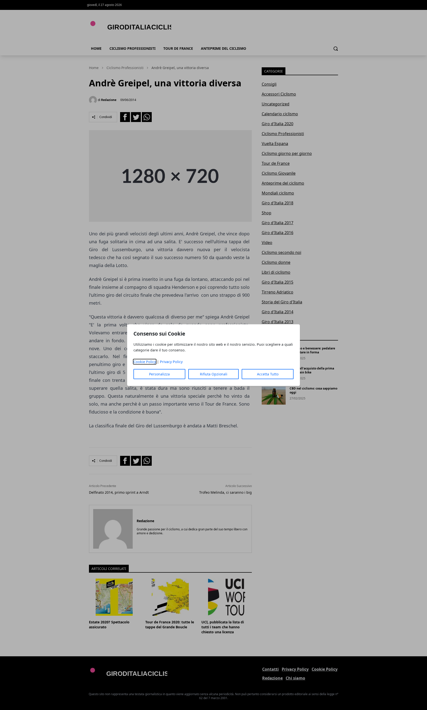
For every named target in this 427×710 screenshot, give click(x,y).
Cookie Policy (144, 361)
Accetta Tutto (267, 374)
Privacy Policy (171, 361)
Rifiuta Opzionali (213, 374)
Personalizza (159, 374)
